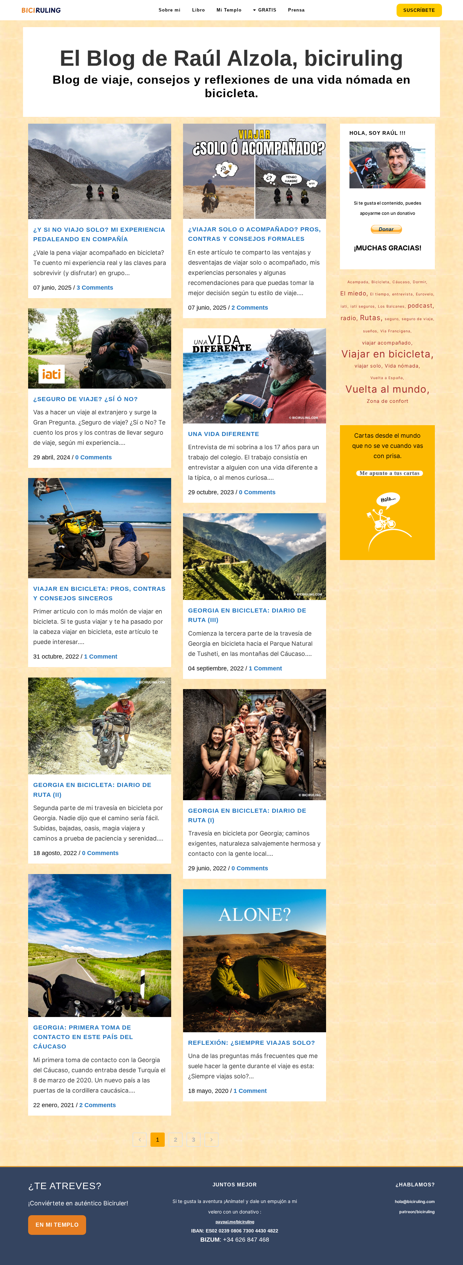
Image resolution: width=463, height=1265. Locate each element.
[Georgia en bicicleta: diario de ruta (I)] (254, 744)
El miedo (353, 293)
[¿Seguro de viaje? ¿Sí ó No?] (99, 348)
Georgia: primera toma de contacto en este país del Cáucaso (83, 1037)
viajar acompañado (386, 343)
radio (348, 318)
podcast (420, 305)
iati (344, 306)
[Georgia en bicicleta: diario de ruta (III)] (254, 556)
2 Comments (250, 307)
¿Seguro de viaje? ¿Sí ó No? (85, 399)
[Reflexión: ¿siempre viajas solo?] (254, 960)
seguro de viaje (417, 319)
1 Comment (100, 656)
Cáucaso (401, 282)
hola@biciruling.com (415, 1201)
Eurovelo (424, 294)
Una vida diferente (223, 434)
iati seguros (362, 306)
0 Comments (93, 457)
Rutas (370, 317)
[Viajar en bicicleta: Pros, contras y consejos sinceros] (99, 528)
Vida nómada (402, 366)
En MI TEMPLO (57, 1225)
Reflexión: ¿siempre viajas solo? (251, 1042)
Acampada (357, 282)
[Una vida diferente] (254, 376)
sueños (370, 331)
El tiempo (379, 294)
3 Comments (95, 287)
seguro (392, 319)
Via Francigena (395, 331)
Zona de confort (387, 401)
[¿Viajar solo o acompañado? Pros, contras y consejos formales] (254, 171)
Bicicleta (380, 282)
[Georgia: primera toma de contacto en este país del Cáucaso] (99, 945)
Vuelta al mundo (386, 389)
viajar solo (368, 366)
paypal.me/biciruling (235, 1222)
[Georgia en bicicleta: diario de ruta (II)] (99, 726)
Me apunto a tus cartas (390, 473)
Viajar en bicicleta (386, 354)
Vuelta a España (386, 378)
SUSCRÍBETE (419, 10)
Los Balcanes (391, 306)
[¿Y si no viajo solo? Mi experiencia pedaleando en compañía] (99, 172)
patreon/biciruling (417, 1211)
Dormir (419, 282)
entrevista (402, 294)
